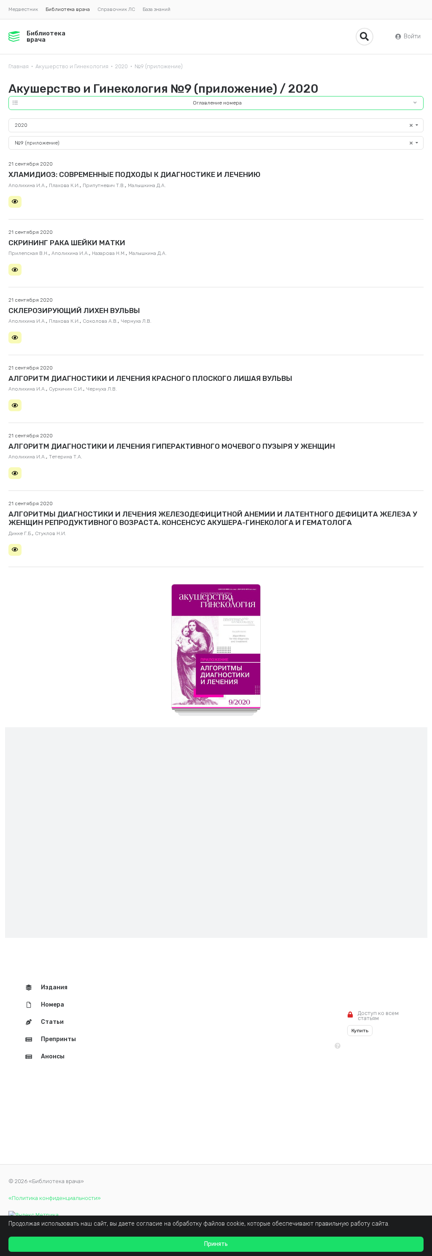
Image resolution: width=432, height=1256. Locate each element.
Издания (54, 987)
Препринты (58, 1039)
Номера (52, 1004)
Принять (216, 1244)
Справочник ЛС (116, 9)
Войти (412, 36)
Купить (359, 1031)
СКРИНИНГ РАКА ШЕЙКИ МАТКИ (66, 242)
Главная (18, 66)
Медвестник (23, 9)
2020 (121, 66)
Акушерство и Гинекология (71, 66)
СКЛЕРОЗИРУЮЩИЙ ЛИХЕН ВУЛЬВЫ (74, 310)
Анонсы (53, 1056)
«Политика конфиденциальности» (54, 1198)
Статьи (52, 1022)
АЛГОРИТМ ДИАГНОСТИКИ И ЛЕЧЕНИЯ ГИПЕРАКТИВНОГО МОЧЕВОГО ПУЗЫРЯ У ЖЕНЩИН (171, 446)
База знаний (156, 9)
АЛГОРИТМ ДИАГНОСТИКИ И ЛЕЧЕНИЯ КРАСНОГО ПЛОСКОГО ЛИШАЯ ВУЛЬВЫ (150, 378)
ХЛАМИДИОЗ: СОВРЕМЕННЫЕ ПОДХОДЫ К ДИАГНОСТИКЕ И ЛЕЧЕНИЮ (134, 174)
